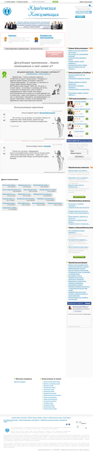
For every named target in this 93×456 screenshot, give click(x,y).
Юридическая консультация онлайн (14, 446)
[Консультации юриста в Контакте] (66, 424)
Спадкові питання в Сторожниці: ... (79, 224)
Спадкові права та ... (8, 198)
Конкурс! (12, 35)
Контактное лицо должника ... (26, 198)
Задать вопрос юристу (17, 431)
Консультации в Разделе (80, 72)
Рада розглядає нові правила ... (78, 170)
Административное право (52, 381)
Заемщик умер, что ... (25, 185)
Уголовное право (49, 405)
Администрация (16, 417)
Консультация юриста (17, 427)
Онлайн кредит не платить (48, 189)
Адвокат (49, 432)
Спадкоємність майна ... (9, 207)
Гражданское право (49, 387)
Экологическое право (50, 408)
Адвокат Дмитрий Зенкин (82, 109)
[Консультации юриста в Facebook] (69, 424)
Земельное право (49, 391)
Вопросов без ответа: (84, 13)
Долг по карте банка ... (9, 185)
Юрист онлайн (69, 443)
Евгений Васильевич (80, 124)
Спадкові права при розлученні (78, 211)
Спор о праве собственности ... (12, 189)
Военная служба (48, 385)
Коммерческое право (50, 393)
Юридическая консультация (12, 438)
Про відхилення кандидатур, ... (78, 239)
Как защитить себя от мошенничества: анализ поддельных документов (76, 277)
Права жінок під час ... (25, 194)
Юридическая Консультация (52, 395)
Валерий (47, 146)
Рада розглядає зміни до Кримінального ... (76, 186)
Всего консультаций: (84, 11)
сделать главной (10, 1)
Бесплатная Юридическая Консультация (35, 438)
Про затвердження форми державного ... (76, 231)
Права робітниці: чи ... (9, 194)
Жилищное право (49, 389)
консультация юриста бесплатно (39, 443)
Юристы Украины (37, 417)
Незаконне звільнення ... (55, 203)
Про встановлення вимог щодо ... (78, 247)
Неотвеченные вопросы (79, 201)
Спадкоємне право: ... (9, 203)
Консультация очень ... (31, 189)
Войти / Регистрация (86, 1)
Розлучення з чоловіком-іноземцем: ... (76, 204)
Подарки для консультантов (46, 36)
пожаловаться (60, 103)
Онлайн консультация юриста (57, 446)
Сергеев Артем (79, 131)
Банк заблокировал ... (39, 203)
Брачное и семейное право (52, 383)
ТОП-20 (30, 417)
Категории (24, 417)
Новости (45, 417)
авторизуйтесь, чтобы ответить (38, 74)
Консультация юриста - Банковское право (17, 48)
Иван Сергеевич (79, 116)
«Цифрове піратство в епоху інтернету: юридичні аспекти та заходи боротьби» (78, 293)
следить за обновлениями (49, 103)
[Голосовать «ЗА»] (4, 114)
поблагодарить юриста (50, 138)
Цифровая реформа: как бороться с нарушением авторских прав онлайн (79, 288)
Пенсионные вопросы (50, 397)
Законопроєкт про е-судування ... (78, 178)
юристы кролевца (20, 381)
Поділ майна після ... (24, 203)
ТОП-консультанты (77, 99)
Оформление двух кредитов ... (42, 194)
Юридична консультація (55, 417)
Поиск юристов (73, 141)
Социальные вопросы (50, 401)
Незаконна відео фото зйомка (77, 65)
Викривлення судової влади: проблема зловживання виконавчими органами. (77, 283)
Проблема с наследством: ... (46, 198)
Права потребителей (50, 399)
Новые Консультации (78, 48)
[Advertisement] (80, 34)
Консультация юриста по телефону (61, 438)
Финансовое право (49, 406)
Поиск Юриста (67, 417)
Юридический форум (78, 262)
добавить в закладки (22, 1)
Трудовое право (48, 403)
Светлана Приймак (80, 101)
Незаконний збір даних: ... (41, 185)
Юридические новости (79, 167)
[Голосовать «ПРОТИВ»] (4, 120)
